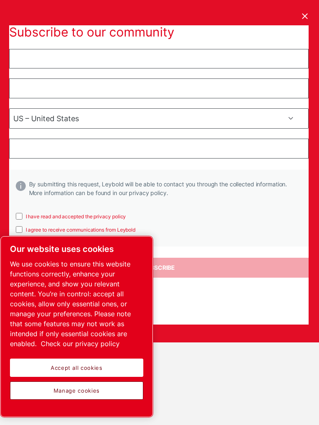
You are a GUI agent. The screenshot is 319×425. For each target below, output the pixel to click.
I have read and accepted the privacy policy (76, 216)
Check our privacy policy (80, 344)
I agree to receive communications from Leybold (81, 230)
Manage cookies (77, 390)
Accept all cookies (77, 367)
